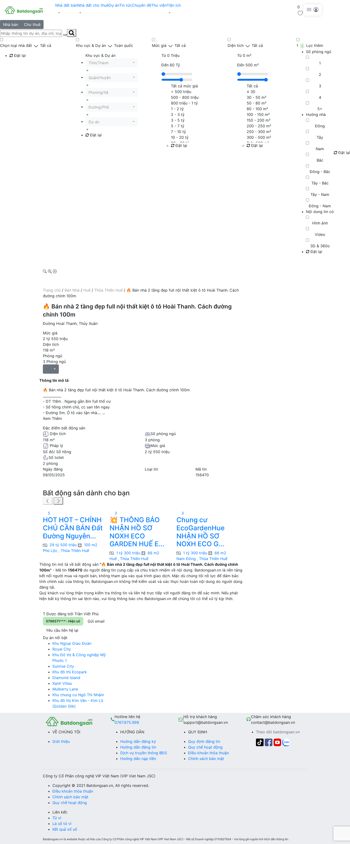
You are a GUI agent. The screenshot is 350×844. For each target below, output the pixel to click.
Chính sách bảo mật (206, 758)
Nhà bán (10, 24)
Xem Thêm (52, 418)
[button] (66, 13)
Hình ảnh (320, 223)
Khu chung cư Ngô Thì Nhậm (78, 694)
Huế (86, 290)
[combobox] (111, 62)
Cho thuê (32, 24)
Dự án (114, 5)
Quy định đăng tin (204, 741)
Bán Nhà (72, 290)
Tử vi (56, 817)
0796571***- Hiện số (63, 621)
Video (320, 234)
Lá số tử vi (61, 823)
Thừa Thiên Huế (108, 290)
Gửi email (96, 621)
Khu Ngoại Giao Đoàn (71, 643)
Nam (320, 148)
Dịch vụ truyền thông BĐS (143, 752)
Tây (320, 137)
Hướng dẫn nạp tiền (138, 758)
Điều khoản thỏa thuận (208, 752)
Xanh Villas (62, 683)
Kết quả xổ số (64, 829)
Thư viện (159, 5)
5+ (319, 108)
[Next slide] (58, 501)
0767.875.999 (127, 722)
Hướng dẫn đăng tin (138, 747)
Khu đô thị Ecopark (69, 672)
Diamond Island (66, 677)
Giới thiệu (61, 741)
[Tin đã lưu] (300, 12)
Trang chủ (52, 290)
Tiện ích (174, 5)
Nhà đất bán (66, 5)
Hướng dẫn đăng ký (138, 741)
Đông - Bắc (320, 171)
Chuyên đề (141, 5)
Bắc (320, 160)
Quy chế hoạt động (205, 747)
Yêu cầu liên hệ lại (62, 630)
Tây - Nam (319, 194)
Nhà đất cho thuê (93, 5)
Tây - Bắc (320, 183)
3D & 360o (320, 245)
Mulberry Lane (65, 689)
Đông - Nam (320, 206)
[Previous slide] (47, 501)
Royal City (61, 649)
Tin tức (125, 5)
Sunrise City (63, 666)
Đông (320, 126)
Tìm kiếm (19, 65)
